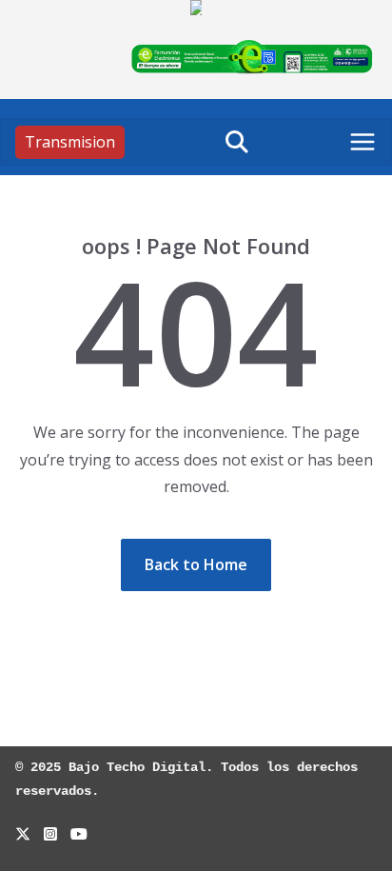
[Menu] (362, 142)
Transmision (70, 141)
